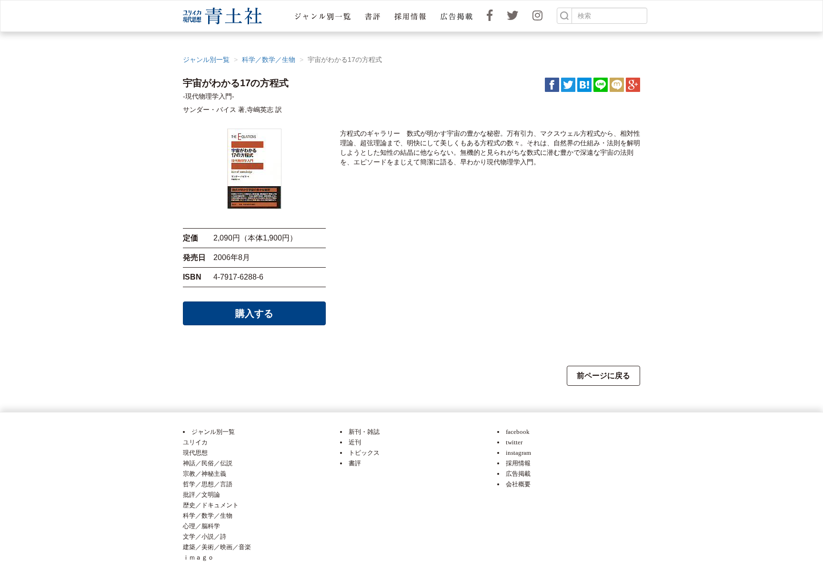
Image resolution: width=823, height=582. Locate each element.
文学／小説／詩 (204, 536)
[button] (323, 15)
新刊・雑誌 (364, 431)
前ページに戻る (603, 375)
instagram (518, 452)
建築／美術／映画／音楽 (217, 547)
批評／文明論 (201, 494)
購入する (254, 313)
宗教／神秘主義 (204, 473)
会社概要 (518, 484)
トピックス (364, 452)
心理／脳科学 (201, 526)
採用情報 (518, 463)
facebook (518, 431)
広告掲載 (518, 473)
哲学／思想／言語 (207, 484)
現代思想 (195, 452)
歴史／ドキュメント (211, 505)
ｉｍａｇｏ (198, 557)
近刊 (355, 442)
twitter (514, 442)
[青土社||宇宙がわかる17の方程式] (584, 84)
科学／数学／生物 (268, 59)
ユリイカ (195, 442)
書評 (355, 463)
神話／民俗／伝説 (207, 463)
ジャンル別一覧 (206, 59)
